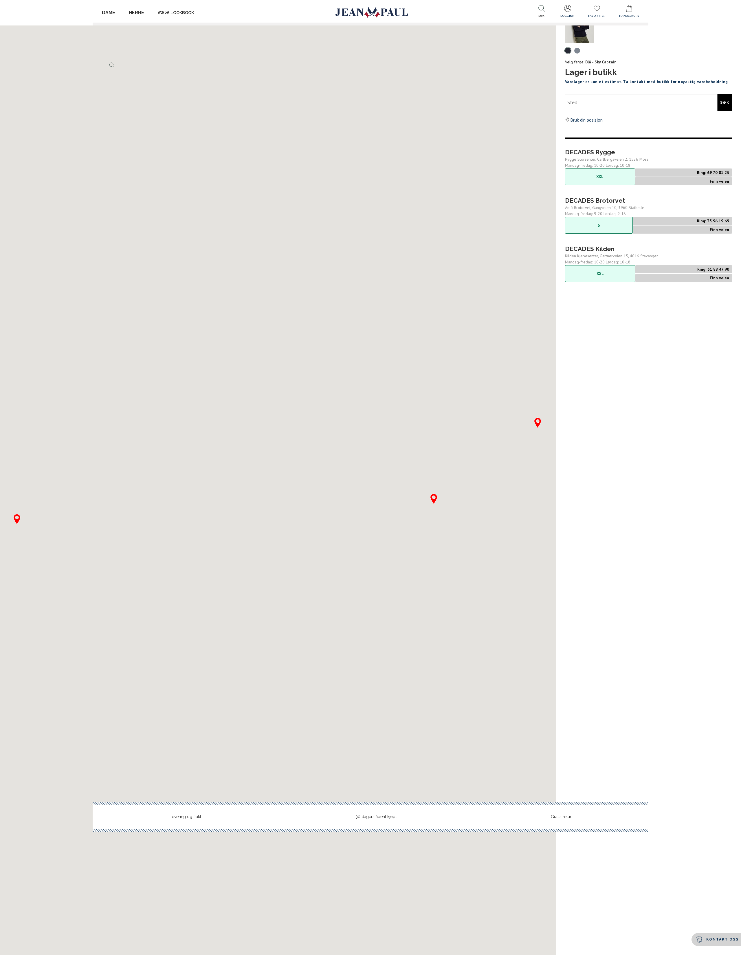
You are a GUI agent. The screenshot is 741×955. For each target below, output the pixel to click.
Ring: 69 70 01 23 (713, 172)
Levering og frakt (185, 816)
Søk (724, 102)
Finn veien (719, 181)
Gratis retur (561, 816)
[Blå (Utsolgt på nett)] (568, 51)
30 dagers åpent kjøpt (376, 816)
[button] (541, 12)
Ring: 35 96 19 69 (713, 220)
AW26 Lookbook (176, 12)
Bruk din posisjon (586, 120)
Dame (108, 12)
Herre (136, 12)
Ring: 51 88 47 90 (713, 269)
